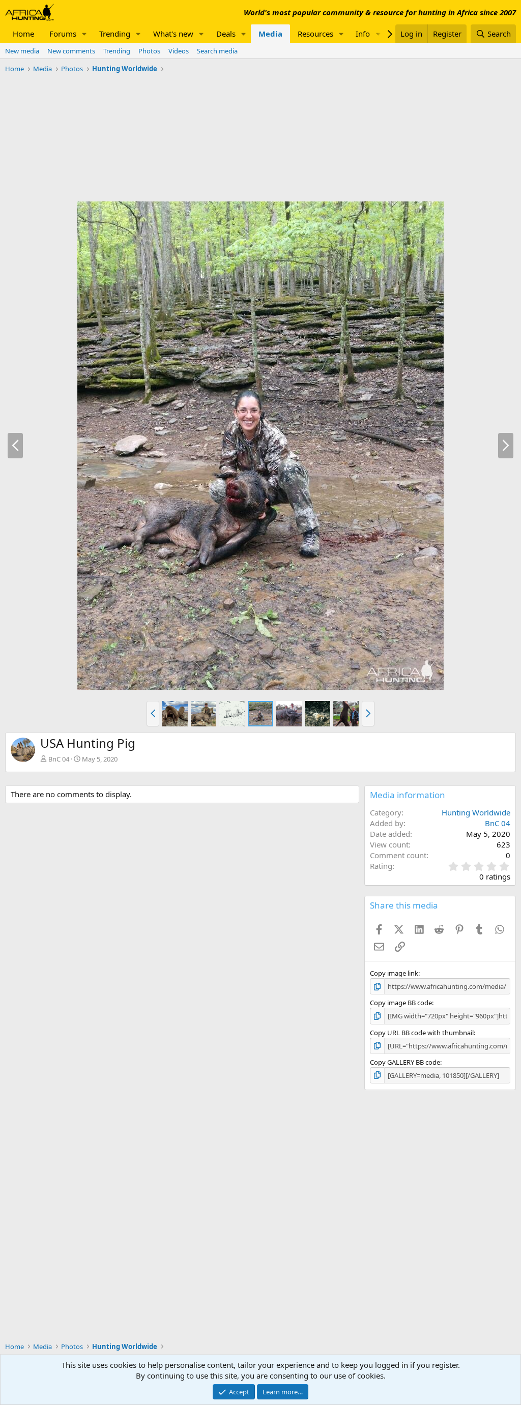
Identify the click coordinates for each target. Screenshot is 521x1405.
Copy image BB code (401, 1002)
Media (270, 33)
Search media (217, 50)
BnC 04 (58, 759)
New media (22, 50)
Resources (315, 33)
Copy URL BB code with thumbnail (422, 1032)
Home (23, 33)
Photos (149, 50)
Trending (114, 33)
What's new (173, 33)
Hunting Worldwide (476, 812)
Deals (226, 33)
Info (363, 33)
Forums (62, 33)
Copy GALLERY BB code (405, 1062)
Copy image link (394, 973)
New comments (71, 50)
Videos (178, 50)
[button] (84, 33)
